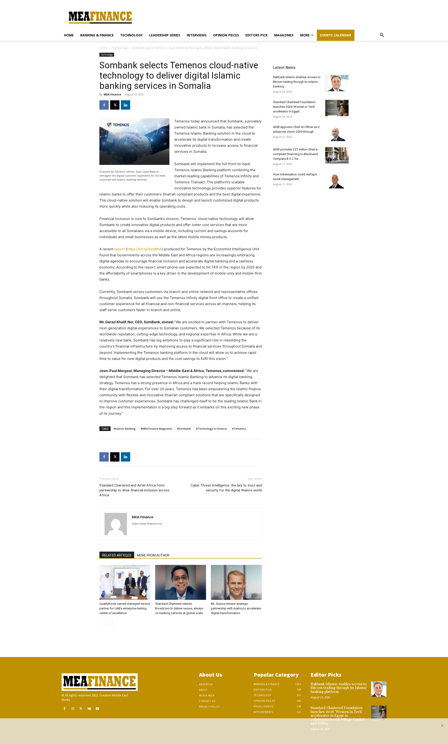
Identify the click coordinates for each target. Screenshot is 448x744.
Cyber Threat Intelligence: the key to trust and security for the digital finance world (226, 487)
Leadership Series (164, 35)
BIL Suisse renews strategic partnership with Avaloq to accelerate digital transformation (236, 608)
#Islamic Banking (125, 428)
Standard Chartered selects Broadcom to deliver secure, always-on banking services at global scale (179, 608)
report (119, 249)
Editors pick (256, 35)
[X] (114, 105)
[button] (381, 35)
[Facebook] (104, 105)
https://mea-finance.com (147, 523)
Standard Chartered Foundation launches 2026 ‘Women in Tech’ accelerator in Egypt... (294, 106)
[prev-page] (102, 622)
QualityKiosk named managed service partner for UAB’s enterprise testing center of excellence (124, 608)
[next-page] (110, 622)
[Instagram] (73, 709)
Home (69, 35)
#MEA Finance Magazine (156, 428)
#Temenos (239, 428)
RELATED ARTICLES (116, 555)
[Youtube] (97, 709)
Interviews (196, 35)
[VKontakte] (89, 709)
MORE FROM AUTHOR (153, 555)
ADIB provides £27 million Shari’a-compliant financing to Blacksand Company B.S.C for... (295, 154)
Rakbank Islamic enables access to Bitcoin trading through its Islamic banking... (297, 81)
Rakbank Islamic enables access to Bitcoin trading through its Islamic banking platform (339, 688)
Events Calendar (335, 35)
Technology (131, 35)
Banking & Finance (97, 35)
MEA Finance (112, 94)
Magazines (284, 35)
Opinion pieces (226, 35)
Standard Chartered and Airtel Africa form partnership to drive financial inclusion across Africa (134, 490)
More (305, 35)
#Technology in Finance (211, 428)
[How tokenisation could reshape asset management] (337, 180)
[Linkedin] (125, 105)
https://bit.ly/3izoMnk (144, 249)
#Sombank (184, 428)
